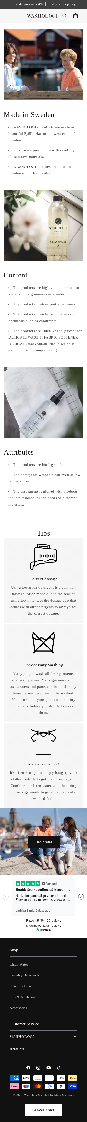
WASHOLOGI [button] (22, 1037)
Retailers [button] (17, 1049)
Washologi (30, 1094)
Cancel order (43, 1110)
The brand (43, 842)
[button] (9, 16)
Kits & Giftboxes (23, 997)
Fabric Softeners (22, 986)
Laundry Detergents (24, 975)
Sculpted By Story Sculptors (56, 1094)
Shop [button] (14, 950)
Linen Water (19, 964)
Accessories (18, 1008)
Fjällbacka (32, 134)
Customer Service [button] (24, 1024)
